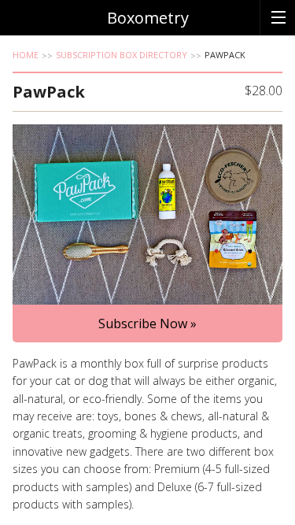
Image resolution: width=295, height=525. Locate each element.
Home (26, 54)
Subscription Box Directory (121, 54)
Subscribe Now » (147, 323)
